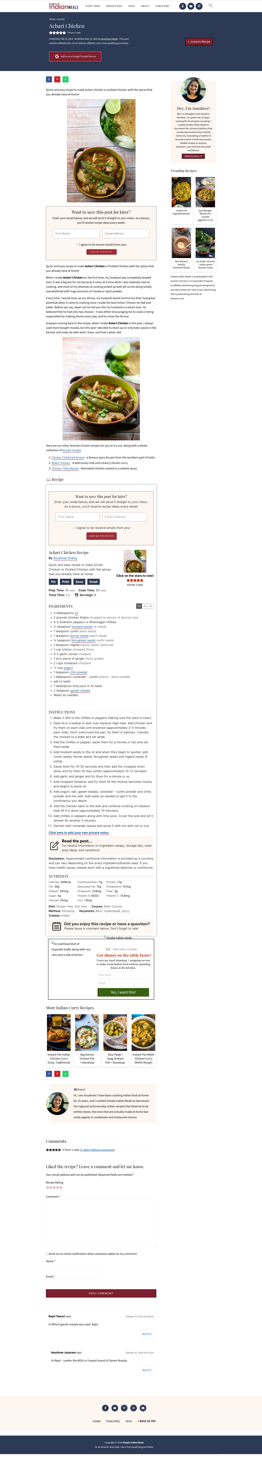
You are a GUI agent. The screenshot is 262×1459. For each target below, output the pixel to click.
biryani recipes (71, 450)
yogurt (68, 668)
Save (79, 582)
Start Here (92, 6)
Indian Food (114, 6)
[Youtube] (190, 6)
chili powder (78, 672)
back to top (148, 1421)
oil (76, 613)
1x (139, 606)
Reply (147, 1334)
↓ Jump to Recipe (199, 42)
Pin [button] (53, 582)
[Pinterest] (199, 6)
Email (93, 582)
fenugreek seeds (83, 640)
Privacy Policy (113, 1421)
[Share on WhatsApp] (65, 79)
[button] (50, 33)
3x (150, 606)
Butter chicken (61, 463)
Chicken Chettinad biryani (68, 457)
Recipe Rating (54, 1182)
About (145, 6)
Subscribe (162, 6)
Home (52, 19)
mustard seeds (82, 626)
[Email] (143, 1408)
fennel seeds (79, 636)
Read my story (192, 156)
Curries (61, 19)
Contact (97, 1421)
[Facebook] (182, 6)
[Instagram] (133, 1408)
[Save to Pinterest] (57, 79)
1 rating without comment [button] (97, 1150)
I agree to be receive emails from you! (103, 245)
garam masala (80, 690)
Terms (129, 1421)
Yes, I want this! (123, 992)
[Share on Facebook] (49, 79)
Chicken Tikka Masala (65, 468)
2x (145, 606)
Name (50, 1261)
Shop (131, 6)
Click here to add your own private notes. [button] (79, 832)
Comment (53, 1197)
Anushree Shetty (65, 558)
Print (65, 582)
